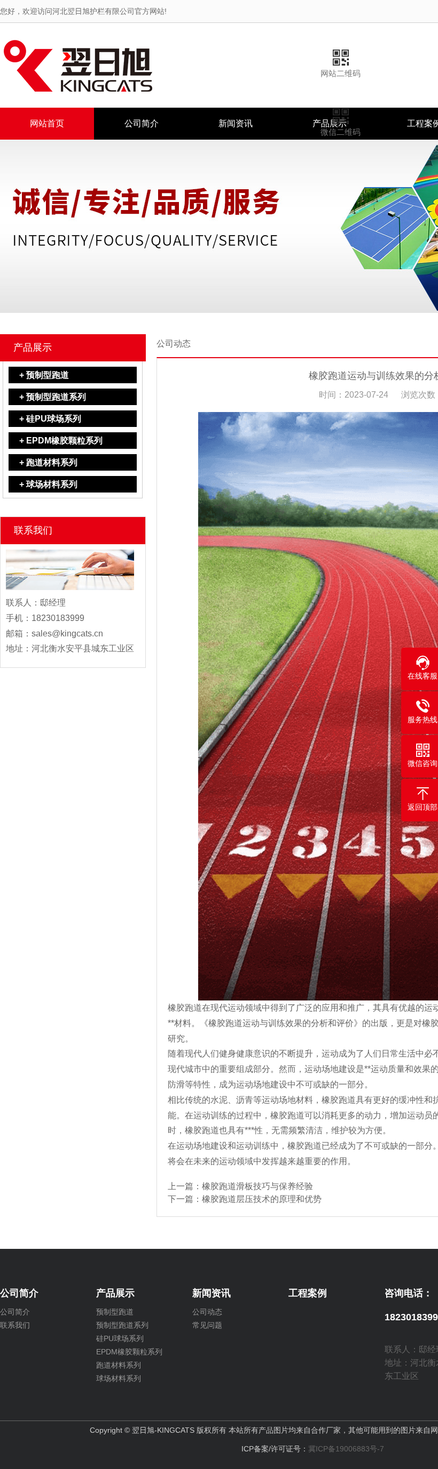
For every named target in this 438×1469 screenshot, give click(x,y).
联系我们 (15, 1325)
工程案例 (307, 1293)
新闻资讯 (235, 123)
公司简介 (141, 123)
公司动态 (207, 1311)
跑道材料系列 (118, 1365)
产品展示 (32, 347)
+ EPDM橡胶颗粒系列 (61, 440)
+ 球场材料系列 (48, 484)
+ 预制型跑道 (44, 375)
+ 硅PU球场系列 (50, 418)
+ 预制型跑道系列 (52, 396)
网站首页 (47, 123)
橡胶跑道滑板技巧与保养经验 (257, 1186)
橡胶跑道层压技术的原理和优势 (262, 1199)
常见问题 (207, 1325)
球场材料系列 (118, 1378)
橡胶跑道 (185, 1007)
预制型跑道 (115, 1311)
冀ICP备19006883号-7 (346, 1448)
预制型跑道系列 (122, 1325)
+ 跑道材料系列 (48, 462)
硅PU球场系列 (120, 1338)
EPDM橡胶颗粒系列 (129, 1351)
